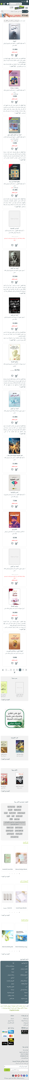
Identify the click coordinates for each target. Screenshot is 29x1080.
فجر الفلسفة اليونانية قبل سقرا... (15, 455)
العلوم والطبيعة (10, 987)
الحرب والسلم (19, 816)
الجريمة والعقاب (21, 813)
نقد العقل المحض (19, 831)
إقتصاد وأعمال (24, 969)
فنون (26, 966)
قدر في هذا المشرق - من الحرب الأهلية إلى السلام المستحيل (14, 823)
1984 (11, 819)
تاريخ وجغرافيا (23, 975)
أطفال (12, 969)
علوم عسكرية (24, 998)
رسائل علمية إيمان (20, 754)
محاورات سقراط (14, 88)
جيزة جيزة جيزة (11, 807)
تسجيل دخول (23, 1)
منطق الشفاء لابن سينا (14, 182)
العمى (13, 816)
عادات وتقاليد (11, 996)
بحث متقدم (22, 1006)
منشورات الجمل (18, 828)
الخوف (14, 41)
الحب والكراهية (14, 492)
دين (26, 987)
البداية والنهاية (17, 810)
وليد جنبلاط (19, 788)
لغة (13, 963)
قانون (26, 1001)
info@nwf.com (24, 1056)
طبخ (26, 972)
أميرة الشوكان (2, 696)
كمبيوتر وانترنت (10, 981)
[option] (21, 858)
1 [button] (19, 873)
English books (14, 1010)
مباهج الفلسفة (14, 362)
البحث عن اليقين (14, 268)
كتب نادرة (14, 1008)
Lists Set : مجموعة (7, 908)
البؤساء (5, 813)
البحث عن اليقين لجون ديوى (14, 135)
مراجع (12, 984)
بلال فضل (19, 807)
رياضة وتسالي (24, 990)
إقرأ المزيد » (13, 66)
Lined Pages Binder (21, 908)
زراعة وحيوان (11, 975)
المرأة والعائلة (24, 984)
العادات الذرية (12, 813)
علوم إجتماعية (10, 993)
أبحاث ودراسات (6, 1008)
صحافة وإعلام (24, 981)
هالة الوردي (3, 788)
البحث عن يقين (14, 315)
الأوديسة (10, 810)
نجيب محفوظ (10, 828)
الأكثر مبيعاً (20, 1008)
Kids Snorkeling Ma (7, 947)
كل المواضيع (24, 963)
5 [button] (9, 873)
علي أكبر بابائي (2, 756)
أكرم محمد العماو (20, 756)
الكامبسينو (14, 529)
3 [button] (14, 873)
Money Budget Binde (21, 869)
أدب (26, 978)
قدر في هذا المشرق (19, 786)
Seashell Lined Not (7, 869)
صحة (13, 972)
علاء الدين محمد (19, 696)
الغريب (8, 816)
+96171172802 (24, 1054)
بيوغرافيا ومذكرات (9, 966)
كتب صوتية (15, 1006)
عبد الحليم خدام (14, 837)
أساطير (12, 978)
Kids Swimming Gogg (21, 947)
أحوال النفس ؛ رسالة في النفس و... (14, 651)
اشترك (7, 1070)
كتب (27, 1006)
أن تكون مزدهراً (3, 695)
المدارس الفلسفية (14, 228)
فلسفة (25, 993)
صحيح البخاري (10, 834)
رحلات (25, 996)
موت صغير (16, 819)
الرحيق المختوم (9, 831)
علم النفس (11, 998)
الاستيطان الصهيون (19, 695)
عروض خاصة (7, 1006)
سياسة (12, 990)
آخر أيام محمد (3, 786)
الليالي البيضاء (19, 834)
